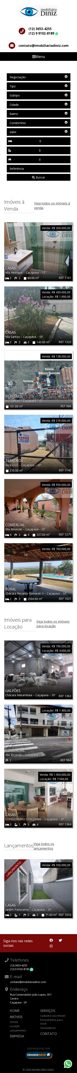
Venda (14, 1022)
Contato (48, 1033)
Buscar (40, 177)
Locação (15, 1026)
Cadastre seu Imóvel (52, 1016)
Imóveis (16, 1017)
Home (15, 1010)
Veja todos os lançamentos (43, 846)
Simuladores (48, 1028)
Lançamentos (18, 1030)
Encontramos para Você (51, 1021)
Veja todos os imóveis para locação (53, 623)
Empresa (17, 1036)
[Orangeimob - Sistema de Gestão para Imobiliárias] (38, 1055)
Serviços (47, 1010)
